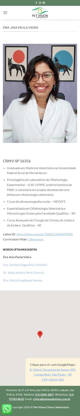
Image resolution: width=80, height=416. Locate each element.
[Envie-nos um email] (44, 3)
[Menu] (5, 12)
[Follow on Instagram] (40, 3)
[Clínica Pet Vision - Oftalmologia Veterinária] (40, 12)
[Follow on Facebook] (36, 3)
